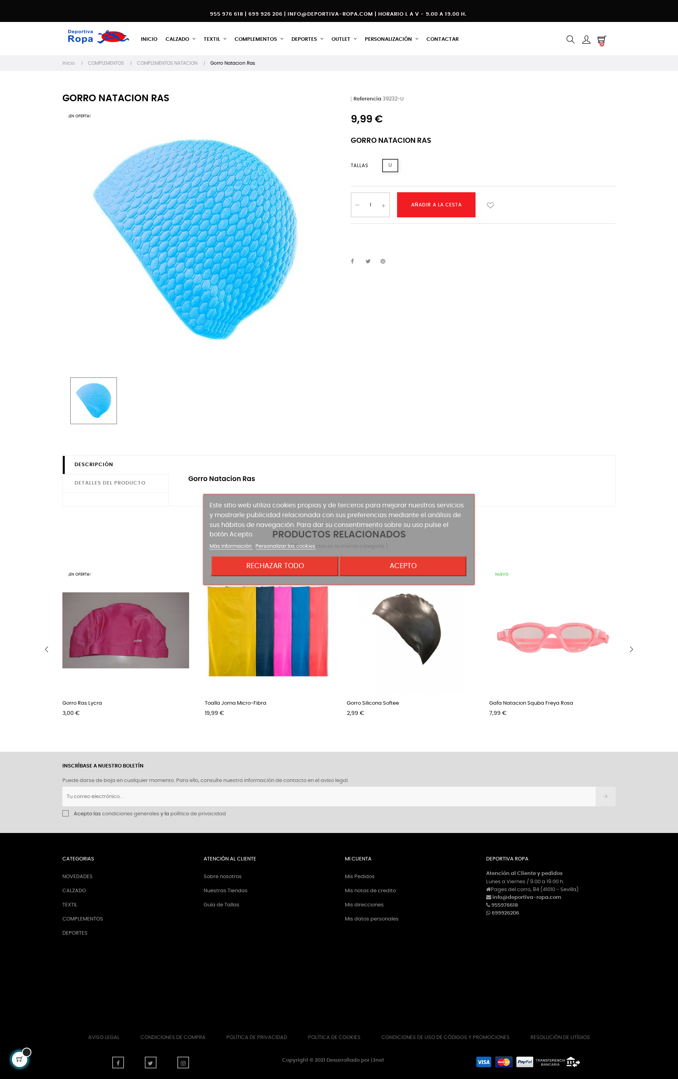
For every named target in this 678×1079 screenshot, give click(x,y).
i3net (377, 1060)
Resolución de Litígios (560, 1037)
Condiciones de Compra (173, 1037)
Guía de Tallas (221, 905)
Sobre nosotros (223, 876)
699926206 (505, 913)
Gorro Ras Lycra (82, 703)
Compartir (357, 261)
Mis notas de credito (370, 890)
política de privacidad (198, 814)
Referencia (367, 99)
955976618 (504, 905)
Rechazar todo (275, 566)
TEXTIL (69, 905)
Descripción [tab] (94, 464)
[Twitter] (151, 1062)
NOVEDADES (77, 876)
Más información (231, 546)
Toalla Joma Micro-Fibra (235, 703)
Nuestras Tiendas (226, 890)
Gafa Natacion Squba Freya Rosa (531, 703)
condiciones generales (130, 814)
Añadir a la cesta (436, 204)
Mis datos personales (372, 919)
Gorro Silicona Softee (373, 703)
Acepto (403, 566)
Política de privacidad (256, 1037)
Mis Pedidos (360, 876)
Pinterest (386, 261)
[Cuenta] (586, 39)
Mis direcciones (364, 905)
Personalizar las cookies (285, 546)
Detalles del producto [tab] (110, 483)
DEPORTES (74, 933)
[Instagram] (183, 1062)
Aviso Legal (104, 1037)
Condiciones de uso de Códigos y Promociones (445, 1037)
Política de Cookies (334, 1037)
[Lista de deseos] (490, 204)
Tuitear (371, 261)
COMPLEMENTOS (82, 919)
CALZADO (74, 890)
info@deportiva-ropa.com (526, 897)
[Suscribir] (606, 796)
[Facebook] (118, 1062)
